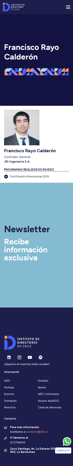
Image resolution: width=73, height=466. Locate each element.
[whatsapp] (67, 441)
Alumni (42, 387)
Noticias (9, 387)
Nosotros (10, 407)
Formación (10, 400)
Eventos (9, 394)
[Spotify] (40, 357)
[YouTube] (30, 357)
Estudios (43, 380)
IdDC (7, 380)
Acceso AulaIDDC (48, 400)
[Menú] (68, 7)
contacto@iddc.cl (37, 431)
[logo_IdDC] (14, 7)
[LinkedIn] (9, 357)
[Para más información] (7, 428)
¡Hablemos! (63, 450)
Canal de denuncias (49, 407)
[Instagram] (19, 357)
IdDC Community (48, 394)
